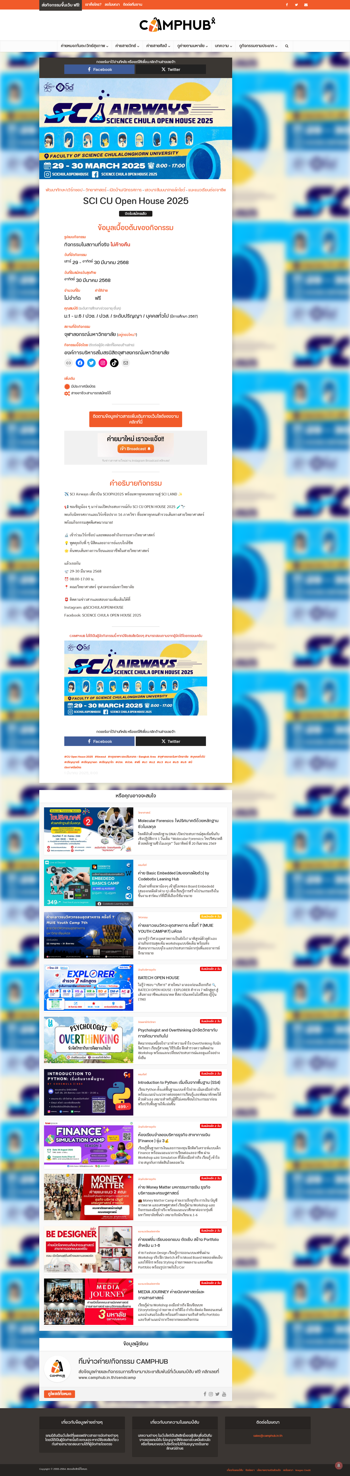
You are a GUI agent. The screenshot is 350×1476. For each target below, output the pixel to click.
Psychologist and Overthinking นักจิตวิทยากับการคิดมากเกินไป (178, 1033)
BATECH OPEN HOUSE (158, 978)
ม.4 (169, 762)
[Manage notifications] (339, 1465)
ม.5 (177, 762)
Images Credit (303, 1470)
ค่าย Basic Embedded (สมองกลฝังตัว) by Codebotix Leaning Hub (173, 876)
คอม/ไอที (142, 865)
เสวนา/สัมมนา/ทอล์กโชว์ (165, 190)
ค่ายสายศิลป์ (156, 46)
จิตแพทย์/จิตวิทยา (147, 1022)
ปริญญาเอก (90, 762)
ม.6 (184, 762)
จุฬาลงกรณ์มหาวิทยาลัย (174, 757)
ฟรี (138, 762)
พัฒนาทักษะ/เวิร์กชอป (64, 190)
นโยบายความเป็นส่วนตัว (269, 1470)
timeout (101, 757)
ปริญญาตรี (72, 762)
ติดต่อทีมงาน (132, 4)
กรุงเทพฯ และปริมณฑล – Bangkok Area (133, 757)
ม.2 (153, 762)
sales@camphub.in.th (267, 1436)
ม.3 (161, 762)
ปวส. (130, 762)
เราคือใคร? (93, 4)
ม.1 (145, 762)
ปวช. (120, 762)
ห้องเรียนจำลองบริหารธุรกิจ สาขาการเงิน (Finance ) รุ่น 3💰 (174, 1138)
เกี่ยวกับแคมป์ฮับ (235, 1470)
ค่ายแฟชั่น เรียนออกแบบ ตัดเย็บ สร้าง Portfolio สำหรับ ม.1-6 (178, 1243)
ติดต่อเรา (250, 1470)
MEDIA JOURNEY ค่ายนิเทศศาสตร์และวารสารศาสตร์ (171, 1295)
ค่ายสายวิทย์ (125, 46)
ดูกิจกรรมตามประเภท (256, 46)
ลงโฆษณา (112, 4)
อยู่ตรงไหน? (127, 335)
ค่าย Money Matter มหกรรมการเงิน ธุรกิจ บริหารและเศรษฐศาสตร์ (174, 1190)
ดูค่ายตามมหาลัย (191, 46)
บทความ (222, 46)
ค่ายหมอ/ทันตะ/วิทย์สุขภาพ (83, 46)
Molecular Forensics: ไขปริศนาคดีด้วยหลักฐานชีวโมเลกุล (178, 824)
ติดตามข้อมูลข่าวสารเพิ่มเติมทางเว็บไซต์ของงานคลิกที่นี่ (136, 419)
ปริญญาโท (107, 762)
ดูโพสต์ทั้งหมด (59, 1394)
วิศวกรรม (143, 917)
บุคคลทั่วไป (198, 757)
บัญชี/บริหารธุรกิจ (147, 970)
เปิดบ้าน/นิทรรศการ (126, 190)
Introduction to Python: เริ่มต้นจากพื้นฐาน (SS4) (179, 1083)
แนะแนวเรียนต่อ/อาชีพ (207, 190)
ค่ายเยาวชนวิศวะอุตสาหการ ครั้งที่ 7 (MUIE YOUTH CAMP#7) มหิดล (175, 929)
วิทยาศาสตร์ (95, 190)
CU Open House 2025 (79, 757)
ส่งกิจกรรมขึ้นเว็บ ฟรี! (61, 5)
